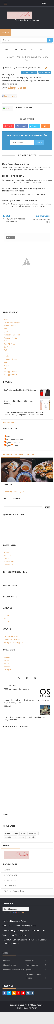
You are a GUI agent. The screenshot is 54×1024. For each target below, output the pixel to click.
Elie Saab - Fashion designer (15, 891)
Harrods (33, 73)
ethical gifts (30, 837)
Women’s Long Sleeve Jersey (14, 935)
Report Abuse (9, 422)
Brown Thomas (10, 325)
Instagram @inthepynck (13, 642)
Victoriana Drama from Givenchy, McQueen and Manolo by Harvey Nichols (23, 189)
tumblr (6, 663)
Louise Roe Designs (12, 322)
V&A (5, 362)
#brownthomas (10, 880)
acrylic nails (33, 833)
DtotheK (9, 436)
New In (47, 73)
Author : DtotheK (23, 107)
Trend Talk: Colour (11, 685)
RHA (5, 341)
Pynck (8, 445)
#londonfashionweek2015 (13, 969)
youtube (7, 666)
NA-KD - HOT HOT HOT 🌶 (13, 176)
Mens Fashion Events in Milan (15, 164)
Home (6, 552)
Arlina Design (31, 1008)
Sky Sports (8, 347)
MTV (6, 332)
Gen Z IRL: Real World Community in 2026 (20, 925)
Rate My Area (9, 344)
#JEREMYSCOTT (10, 875)
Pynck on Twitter (10, 338)
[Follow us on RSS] (14, 993)
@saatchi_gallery (11, 833)
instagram (8, 669)
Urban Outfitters (10, 359)
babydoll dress (10, 837)
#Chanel (7, 870)
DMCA (6, 558)
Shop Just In (17, 88)
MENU (43, 3)
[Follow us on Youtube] (18, 993)
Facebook (22, 126)
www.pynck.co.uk (11, 374)
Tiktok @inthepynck (12, 636)
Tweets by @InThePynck (14, 491)
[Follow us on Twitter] (9, 993)
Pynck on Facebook (12, 335)
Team (16, 445)
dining (21, 837)
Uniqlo (6, 356)
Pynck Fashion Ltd (13, 442)
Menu (6, 32)
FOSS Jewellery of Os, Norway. (16, 689)
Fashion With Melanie (15, 439)
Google (9, 126)
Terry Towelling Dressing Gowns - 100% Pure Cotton (24, 930)
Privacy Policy (9, 561)
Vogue (6, 365)
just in (40, 73)
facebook (7, 657)
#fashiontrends (10, 886)
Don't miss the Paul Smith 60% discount (20, 390)
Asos (6, 319)
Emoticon (10, 237)
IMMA (6, 329)
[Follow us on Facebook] (5, 993)
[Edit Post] (45, 67)
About (6, 618)
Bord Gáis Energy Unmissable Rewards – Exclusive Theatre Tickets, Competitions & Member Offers (24, 413)
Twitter (35, 126)
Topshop (7, 353)
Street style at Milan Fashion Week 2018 (20, 200)
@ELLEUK (29, 969)
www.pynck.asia (10, 371)
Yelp (5, 368)
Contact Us (8, 564)
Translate (21, 912)
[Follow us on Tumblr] (32, 993)
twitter (6, 660)
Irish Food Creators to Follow (18, 454)
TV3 (5, 350)
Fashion (25, 73)
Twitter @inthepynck (12, 639)
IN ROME (7, 706)
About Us (7, 555)
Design (23, 833)
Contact (7, 621)
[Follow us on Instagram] (28, 993)
